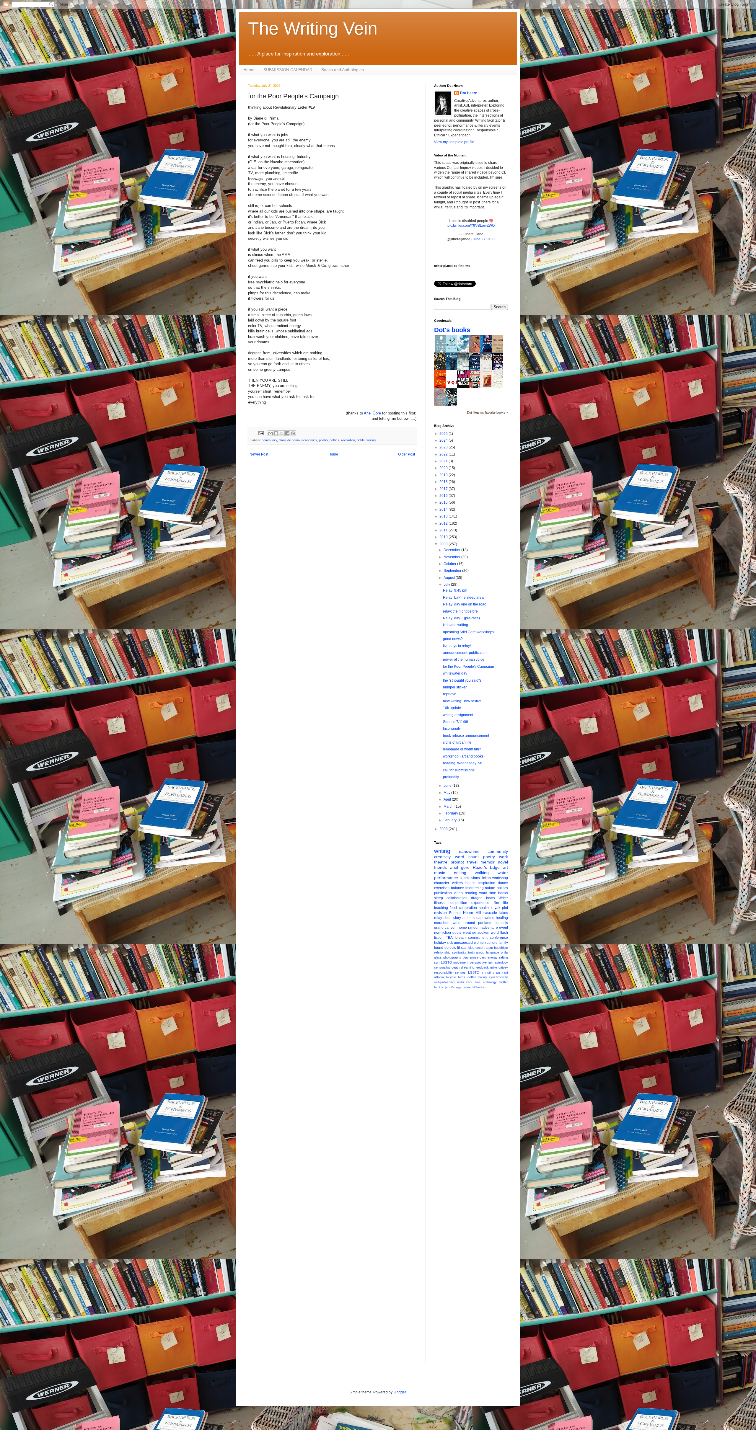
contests (501, 923)
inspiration (486, 883)
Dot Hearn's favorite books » (487, 412)
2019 (444, 475)
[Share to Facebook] (287, 433)
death (456, 967)
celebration (468, 908)
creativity (442, 856)
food (453, 908)
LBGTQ (446, 962)
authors (468, 918)
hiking (482, 977)
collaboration (457, 898)
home (462, 927)
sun (436, 962)
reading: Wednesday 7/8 (462, 763)
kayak (495, 908)
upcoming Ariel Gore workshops (468, 632)
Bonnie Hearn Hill (465, 913)
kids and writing (455, 625)
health (484, 908)
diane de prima (289, 440)
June (448, 785)
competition (458, 903)
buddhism (501, 947)
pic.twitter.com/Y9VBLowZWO (471, 225)
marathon (441, 923)
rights (361, 440)
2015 (444, 502)
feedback (482, 967)
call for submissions (459, 770)
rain (490, 962)
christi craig (491, 972)
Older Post (406, 454)
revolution (348, 440)
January (450, 820)
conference (499, 938)
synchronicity (498, 977)
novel (503, 862)
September (453, 571)
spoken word (488, 933)
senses (460, 972)
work (503, 856)
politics (334, 440)
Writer (503, 898)
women (480, 943)
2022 (444, 454)
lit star (462, 948)
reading (471, 893)
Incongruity (452, 729)
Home (249, 69)
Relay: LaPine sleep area (463, 597)
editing (460, 872)
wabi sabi (464, 982)
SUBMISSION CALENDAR (287, 69)
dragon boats (483, 898)
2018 (444, 482)
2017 (444, 489)
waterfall (469, 987)
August (450, 578)
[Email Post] (261, 433)
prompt (457, 862)
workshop (500, 878)
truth (471, 952)
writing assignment (458, 715)
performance (446, 877)
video (458, 893)
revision (440, 913)
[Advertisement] (499, 1087)
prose (474, 957)
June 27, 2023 (484, 239)
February (451, 813)
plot (505, 908)
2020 (444, 468)
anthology (490, 982)
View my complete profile (454, 142)
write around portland (472, 923)
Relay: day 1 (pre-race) (461, 618)
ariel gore (460, 867)
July (447, 584)
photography (452, 957)
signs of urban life (457, 742)
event (503, 927)
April (448, 799)
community (269, 440)
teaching (441, 908)
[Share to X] (282, 433)
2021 (444, 461)
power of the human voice (463, 659)
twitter (503, 982)
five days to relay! (457, 646)
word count (467, 856)
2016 (444, 496)
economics (309, 440)
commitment (478, 938)
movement (460, 962)
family (503, 943)
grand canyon (445, 927)
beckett (481, 987)
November (452, 557)
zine (477, 982)
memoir (487, 862)
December (452, 550)
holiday (440, 943)
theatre (440, 862)
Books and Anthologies (342, 69)
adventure (490, 927)
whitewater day (455, 673)
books (503, 893)
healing (502, 918)
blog (471, 947)
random (474, 927)
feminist (439, 987)
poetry (323, 440)
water (503, 872)
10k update (452, 708)
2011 (444, 530)
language (492, 952)
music (439, 872)
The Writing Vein (312, 28)
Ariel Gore (372, 413)
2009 (444, 544)
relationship (442, 952)
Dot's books (452, 330)
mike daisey (499, 967)
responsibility (443, 972)
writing (371, 440)
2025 (444, 434)
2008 (444, 829)
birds (461, 977)
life (505, 903)
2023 (444, 447)
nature (490, 888)
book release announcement (466, 736)
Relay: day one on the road (464, 604)
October (450, 564)
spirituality (459, 952)
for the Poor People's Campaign (468, 667)
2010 (444, 537)
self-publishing (444, 982)
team (489, 947)
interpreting (474, 888)
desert (480, 947)
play (466, 957)
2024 (444, 440)
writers (457, 883)
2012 (444, 523)
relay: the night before (460, 611)
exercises (441, 888)
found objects (445, 948)
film (496, 903)
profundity (451, 777)
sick (450, 943)
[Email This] (270, 433)
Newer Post (259, 454)
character (441, 883)
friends (440, 867)
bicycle (451, 977)
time (492, 893)
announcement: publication (465, 653)
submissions (470, 878)
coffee (471, 977)
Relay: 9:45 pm (455, 590)
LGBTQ (473, 972)
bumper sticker (455, 687)
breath (460, 938)
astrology (501, 962)
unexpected (463, 943)
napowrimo (485, 918)
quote (457, 933)
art (505, 867)
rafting (503, 957)
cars (483, 957)
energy (493, 957)
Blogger (399, 1392)
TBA (449, 938)
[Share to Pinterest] (293, 433)
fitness (439, 903)
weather (469, 933)
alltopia (439, 977)
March (449, 806)
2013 (444, 516)
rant (505, 972)
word (483, 893)
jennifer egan (454, 987)
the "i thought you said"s (462, 680)
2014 (444, 509)
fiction (486, 878)
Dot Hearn (468, 93)
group (480, 952)
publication (443, 893)
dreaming (467, 967)
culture (492, 943)
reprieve (449, 694)
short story (452, 918)
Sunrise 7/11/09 (455, 722)
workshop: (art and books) (464, 756)
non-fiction (442, 933)
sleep (438, 898)
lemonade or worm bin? (462, 749)
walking (482, 872)
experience (480, 903)
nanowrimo (469, 851)
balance (457, 888)
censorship (442, 967)
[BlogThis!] (276, 433)
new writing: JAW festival (463, 701)
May (447, 793)
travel (472, 862)
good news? (453, 639)
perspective (478, 962)
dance (503, 883)
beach (470, 883)
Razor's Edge (486, 867)
